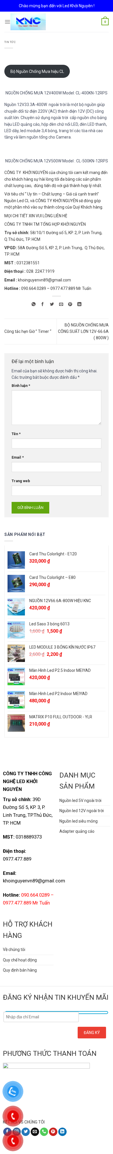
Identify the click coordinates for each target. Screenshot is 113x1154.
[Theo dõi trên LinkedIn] (62, 1132)
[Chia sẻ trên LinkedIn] (79, 305)
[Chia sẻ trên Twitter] (52, 305)
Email (18, 457)
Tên (16, 434)
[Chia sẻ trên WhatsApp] (34, 305)
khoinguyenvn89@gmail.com (44, 280)
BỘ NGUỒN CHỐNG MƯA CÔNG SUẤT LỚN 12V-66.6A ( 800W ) (83, 331)
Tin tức (10, 42)
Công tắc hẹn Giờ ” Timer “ (27, 331)
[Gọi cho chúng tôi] (44, 1132)
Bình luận (21, 385)
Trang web (21, 481)
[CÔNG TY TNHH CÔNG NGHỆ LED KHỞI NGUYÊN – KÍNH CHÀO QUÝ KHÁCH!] (28, 22)
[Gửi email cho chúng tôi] (35, 1132)
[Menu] (7, 21)
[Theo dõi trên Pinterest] (53, 1132)
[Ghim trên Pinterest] (70, 305)
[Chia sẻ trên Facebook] (43, 305)
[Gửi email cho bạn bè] (61, 305)
